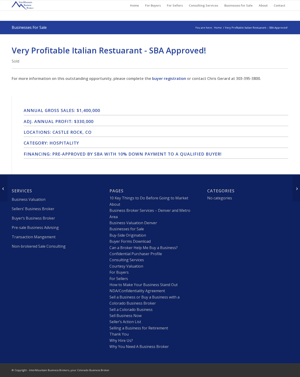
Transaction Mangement (34, 236)
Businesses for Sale (126, 228)
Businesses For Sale (29, 27)
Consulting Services (126, 259)
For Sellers (118, 278)
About (114, 204)
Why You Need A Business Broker (139, 346)
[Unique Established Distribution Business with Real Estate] (3, 189)
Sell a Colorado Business (131, 309)
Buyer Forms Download (130, 241)
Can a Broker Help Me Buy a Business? (143, 247)
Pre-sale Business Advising (35, 227)
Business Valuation (28, 199)
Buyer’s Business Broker (33, 218)
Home (218, 27)
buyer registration (169, 78)
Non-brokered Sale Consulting (39, 246)
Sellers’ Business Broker (33, 208)
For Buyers (119, 272)
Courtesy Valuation (126, 266)
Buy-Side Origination (127, 235)
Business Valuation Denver (133, 222)
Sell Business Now (125, 315)
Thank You (119, 334)
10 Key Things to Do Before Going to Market (148, 198)
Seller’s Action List (125, 321)
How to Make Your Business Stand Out (143, 284)
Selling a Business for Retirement (138, 328)
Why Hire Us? (121, 340)
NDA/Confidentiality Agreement (137, 290)
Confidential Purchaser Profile (135, 253)
